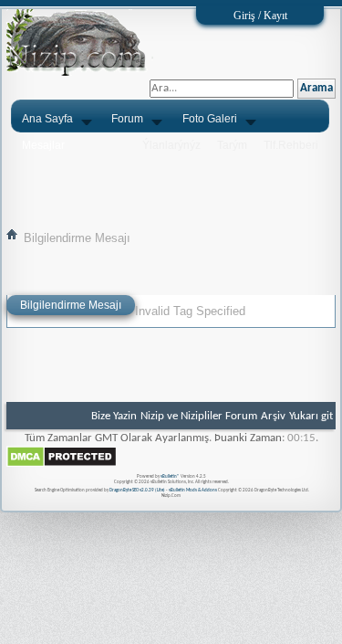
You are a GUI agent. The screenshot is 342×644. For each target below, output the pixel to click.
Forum (127, 118)
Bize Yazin (114, 416)
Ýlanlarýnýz (171, 145)
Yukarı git (311, 416)
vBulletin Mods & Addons (193, 490)
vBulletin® (170, 476)
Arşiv (273, 416)
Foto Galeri (209, 118)
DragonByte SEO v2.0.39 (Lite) (137, 490)
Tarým (232, 145)
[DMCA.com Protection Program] (61, 464)
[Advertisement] (171, 180)
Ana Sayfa (47, 118)
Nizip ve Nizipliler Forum (198, 416)
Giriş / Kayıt (260, 15)
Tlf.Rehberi (291, 145)
